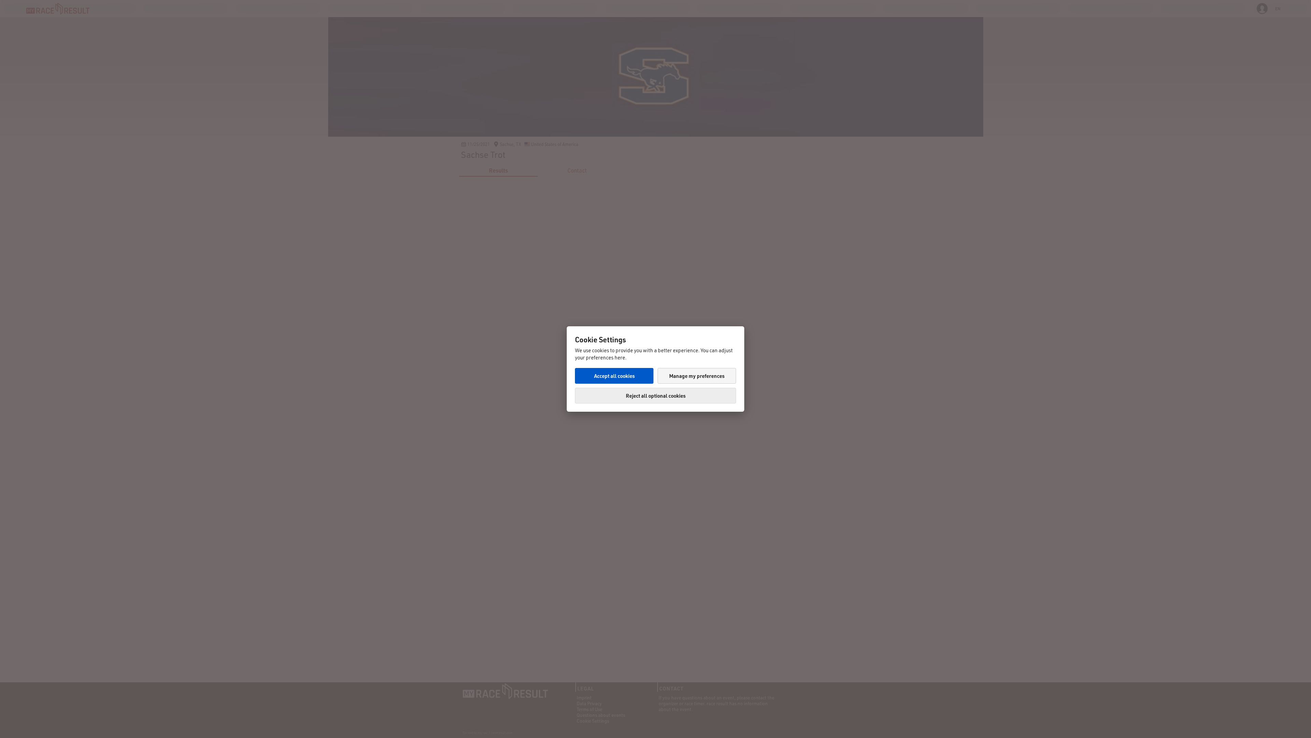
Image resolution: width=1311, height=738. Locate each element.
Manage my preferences (696, 375)
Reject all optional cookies (656, 395)
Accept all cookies (614, 375)
